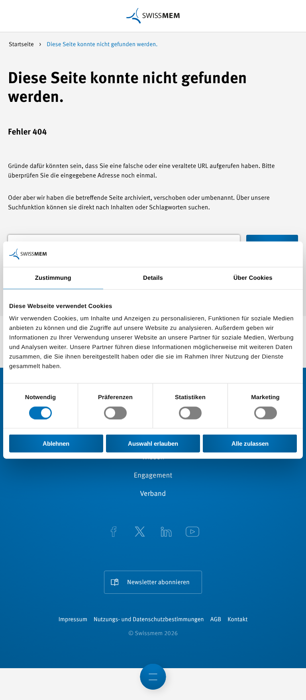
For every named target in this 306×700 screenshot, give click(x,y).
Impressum (73, 620)
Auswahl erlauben (153, 443)
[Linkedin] (166, 532)
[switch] (115, 412)
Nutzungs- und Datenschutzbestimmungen (149, 620)
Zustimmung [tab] (53, 277)
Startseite (22, 45)
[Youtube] (192, 532)
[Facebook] (114, 532)
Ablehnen (56, 443)
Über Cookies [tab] (253, 277)
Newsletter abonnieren (158, 582)
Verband (153, 494)
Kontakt (237, 620)
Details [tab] (153, 277)
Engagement (153, 476)
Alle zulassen (250, 443)
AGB (215, 620)
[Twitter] (140, 532)
